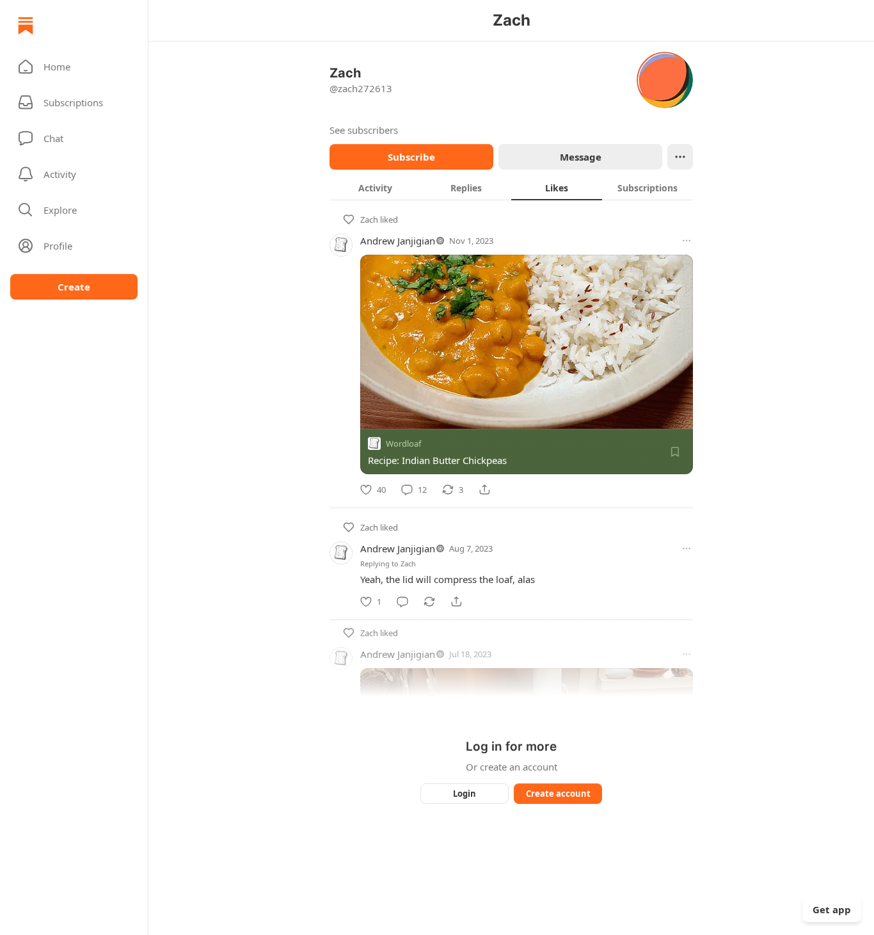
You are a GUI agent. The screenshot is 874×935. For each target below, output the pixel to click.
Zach (369, 219)
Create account (558, 793)
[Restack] (429, 601)
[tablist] (511, 187)
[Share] (484, 489)
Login (464, 793)
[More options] (686, 240)
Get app (832, 909)
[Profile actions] (680, 157)
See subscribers (364, 130)
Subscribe (411, 156)
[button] (74, 66)
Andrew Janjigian (397, 240)
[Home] (25, 25)
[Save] (675, 452)
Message (580, 156)
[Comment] (402, 601)
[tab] (375, 187)
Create (74, 286)
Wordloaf (403, 443)
